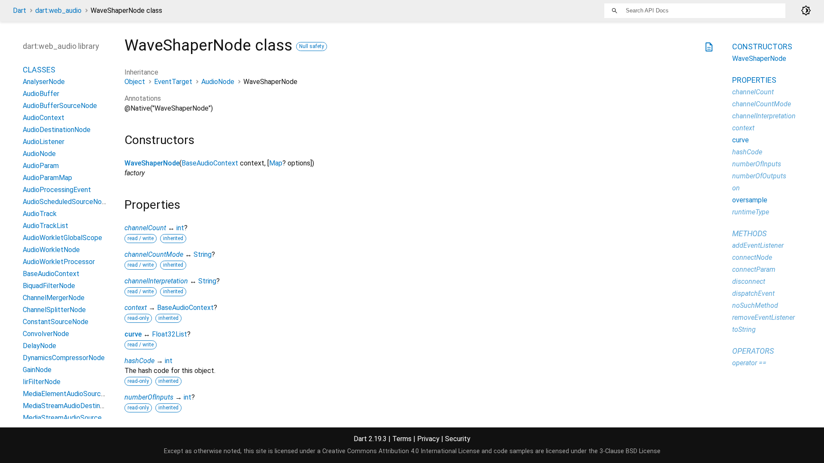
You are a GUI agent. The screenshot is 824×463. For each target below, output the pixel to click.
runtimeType (750, 212)
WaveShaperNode (151, 163)
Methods (749, 233)
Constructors (762, 46)
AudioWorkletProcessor (59, 262)
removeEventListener (763, 317)
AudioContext (43, 118)
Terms (402, 439)
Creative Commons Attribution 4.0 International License (401, 451)
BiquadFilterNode (49, 286)
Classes (39, 69)
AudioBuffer (41, 94)
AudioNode (217, 82)
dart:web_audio (58, 10)
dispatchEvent (753, 293)
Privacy (428, 439)
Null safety (311, 46)
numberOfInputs (148, 397)
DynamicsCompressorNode (64, 358)
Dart (19, 10)
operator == (749, 363)
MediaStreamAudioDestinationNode (77, 406)
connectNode (752, 257)
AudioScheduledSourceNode (66, 202)
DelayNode (39, 346)
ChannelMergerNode (54, 298)
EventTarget (173, 82)
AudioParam (41, 166)
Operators (753, 350)
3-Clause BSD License (630, 451)
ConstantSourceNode (55, 322)
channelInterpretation (156, 281)
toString (744, 329)
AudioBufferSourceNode (60, 106)
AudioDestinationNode (57, 130)
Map (275, 163)
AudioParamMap (47, 178)
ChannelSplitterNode (54, 310)
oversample (749, 200)
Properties (754, 79)
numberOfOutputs (759, 176)
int (180, 228)
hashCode (139, 361)
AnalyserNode (44, 82)
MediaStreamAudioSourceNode (70, 418)
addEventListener (758, 245)
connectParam (754, 269)
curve (133, 334)
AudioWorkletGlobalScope (62, 238)
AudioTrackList (45, 226)
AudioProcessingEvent (57, 190)
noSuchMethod (755, 305)
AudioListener (43, 142)
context (135, 308)
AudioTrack (40, 214)
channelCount (145, 228)
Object (134, 82)
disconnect (748, 281)
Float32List (169, 334)
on (736, 188)
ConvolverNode (46, 334)
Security (457, 439)
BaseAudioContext (210, 163)
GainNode (37, 370)
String (203, 254)
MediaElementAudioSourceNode (72, 394)
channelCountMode (153, 254)
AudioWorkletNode (51, 250)
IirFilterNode (42, 382)
